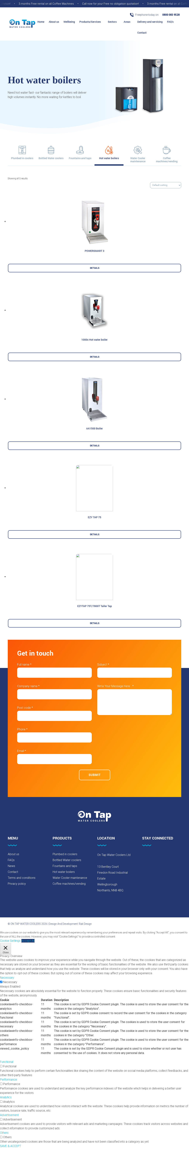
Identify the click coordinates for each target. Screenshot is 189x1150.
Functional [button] (6, 1062)
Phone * (22, 729)
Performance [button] (8, 1079)
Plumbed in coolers (65, 854)
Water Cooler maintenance (70, 878)
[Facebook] (144, 856)
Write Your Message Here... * (115, 686)
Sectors (112, 21)
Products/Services (90, 21)
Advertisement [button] (9, 1115)
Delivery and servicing (150, 21)
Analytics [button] (6, 1097)
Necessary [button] (7, 977)
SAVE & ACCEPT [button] (10, 1146)
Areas (127, 21)
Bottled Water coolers (67, 860)
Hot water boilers (64, 872)
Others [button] (4, 1132)
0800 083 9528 (171, 14)
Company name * (28, 686)
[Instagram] (163, 856)
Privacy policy (17, 883)
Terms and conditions (21, 878)
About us (54, 21)
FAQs (11, 860)
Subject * (103, 664)
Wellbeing (69, 21)
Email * (21, 751)
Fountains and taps (65, 866)
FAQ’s (170, 21)
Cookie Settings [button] (10, 940)
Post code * (25, 707)
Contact (142, 32)
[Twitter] (154, 856)
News (11, 866)
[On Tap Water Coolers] (22, 23)
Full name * (24, 664)
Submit (95, 775)
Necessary (10, 982)
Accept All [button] (28, 940)
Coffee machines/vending (69, 883)
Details (94, 268)
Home (40, 21)
